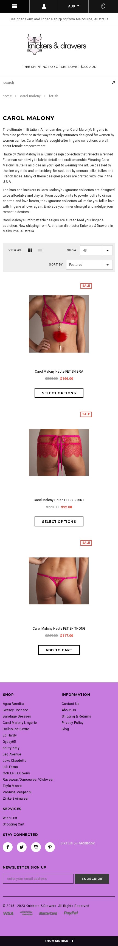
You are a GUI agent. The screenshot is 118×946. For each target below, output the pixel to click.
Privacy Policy (72, 723)
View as (15, 250)
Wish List (10, 818)
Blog (65, 729)
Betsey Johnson (16, 710)
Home (7, 96)
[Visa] (8, 913)
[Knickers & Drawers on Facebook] (8, 847)
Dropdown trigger (44, 6)
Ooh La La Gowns (16, 773)
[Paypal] (71, 913)
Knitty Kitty (11, 748)
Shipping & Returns (76, 716)
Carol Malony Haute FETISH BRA (59, 371)
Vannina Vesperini (17, 792)
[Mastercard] (48, 913)
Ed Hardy (10, 735)
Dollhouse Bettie (16, 729)
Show (72, 250)
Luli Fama (10, 767)
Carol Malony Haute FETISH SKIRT (59, 500)
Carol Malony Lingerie (20, 723)
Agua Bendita (13, 704)
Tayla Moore (12, 786)
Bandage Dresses (17, 716)
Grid (30, 250)
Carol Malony (30, 96)
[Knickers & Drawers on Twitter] (22, 847)
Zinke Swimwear (16, 798)
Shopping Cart (13, 824)
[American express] (26, 913)
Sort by (56, 264)
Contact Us (70, 704)
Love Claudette (14, 761)
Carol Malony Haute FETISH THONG (59, 628)
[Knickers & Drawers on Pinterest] (50, 847)
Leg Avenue (12, 754)
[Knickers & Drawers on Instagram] (36, 847)
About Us (69, 710)
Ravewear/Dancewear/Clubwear (28, 780)
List (40, 250)
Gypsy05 (9, 742)
